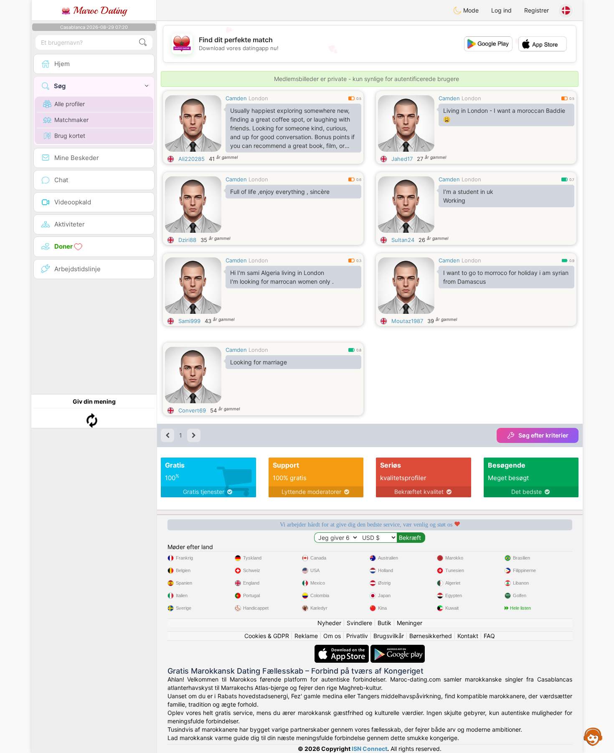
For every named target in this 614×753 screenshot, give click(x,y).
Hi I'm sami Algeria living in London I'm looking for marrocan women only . (282, 277)
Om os (332, 635)
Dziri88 (187, 240)
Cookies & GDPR (266, 635)
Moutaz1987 (407, 321)
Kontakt (467, 635)
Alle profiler (69, 103)
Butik (384, 622)
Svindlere (359, 622)
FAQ (489, 635)
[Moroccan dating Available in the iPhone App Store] (342, 648)
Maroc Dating (98, 10)
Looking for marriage (258, 362)
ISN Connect (369, 748)
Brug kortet (69, 135)
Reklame (306, 635)
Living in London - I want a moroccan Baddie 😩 (504, 115)
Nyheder (329, 622)
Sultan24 (402, 240)
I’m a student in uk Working (468, 196)
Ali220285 (191, 158)
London (258, 98)
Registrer (536, 10)
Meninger (409, 622)
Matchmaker (71, 119)
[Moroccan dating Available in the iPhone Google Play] (397, 648)
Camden (236, 98)
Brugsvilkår (388, 635)
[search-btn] (142, 42)
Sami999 (189, 321)
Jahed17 (402, 158)
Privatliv (357, 635)
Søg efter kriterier (543, 435)
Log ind (501, 10)
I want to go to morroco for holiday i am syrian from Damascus (505, 277)
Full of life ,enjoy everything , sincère (280, 191)
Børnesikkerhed (430, 635)
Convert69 (192, 410)
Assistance (593, 736)
